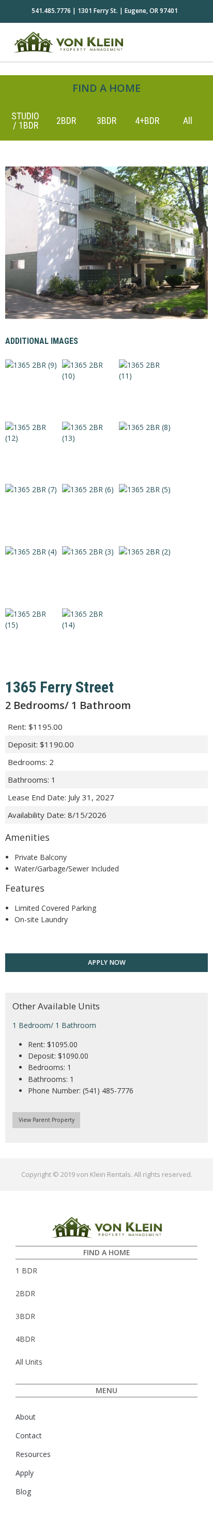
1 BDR (26, 1270)
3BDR (106, 120)
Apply (25, 1473)
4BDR (25, 1339)
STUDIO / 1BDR (25, 120)
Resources (33, 1454)
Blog (23, 1491)
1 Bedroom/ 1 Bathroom (54, 1025)
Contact (29, 1435)
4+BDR (147, 120)
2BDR (66, 120)
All (187, 120)
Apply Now (107, 962)
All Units (29, 1362)
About (26, 1417)
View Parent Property (46, 1119)
